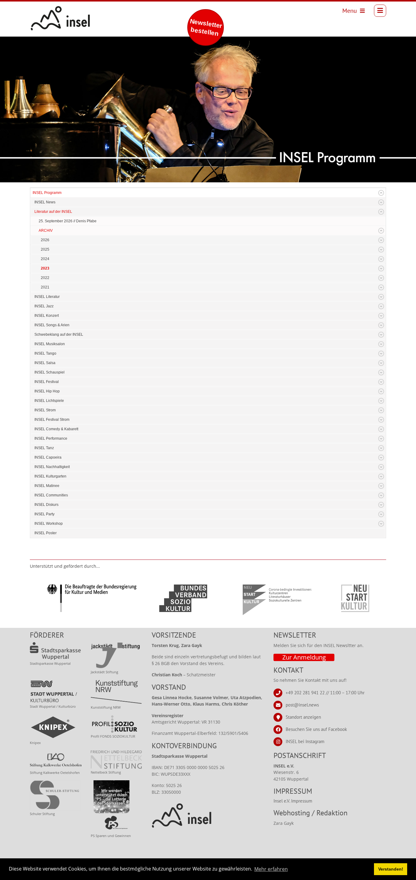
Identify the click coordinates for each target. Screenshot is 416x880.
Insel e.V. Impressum (292, 801)
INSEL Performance (50, 438)
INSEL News (44, 202)
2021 (45, 287)
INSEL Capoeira (48, 457)
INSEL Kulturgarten (50, 476)
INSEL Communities (51, 495)
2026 (45, 240)
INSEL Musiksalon (49, 344)
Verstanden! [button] (390, 869)
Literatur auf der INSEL (53, 211)
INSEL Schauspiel (49, 372)
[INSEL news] (47, 10)
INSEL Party (44, 514)
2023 (45, 268)
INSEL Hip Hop (47, 391)
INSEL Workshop (48, 523)
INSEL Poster (45, 533)
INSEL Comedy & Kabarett (56, 429)
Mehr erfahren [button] (271, 869)
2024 (45, 259)
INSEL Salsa (44, 363)
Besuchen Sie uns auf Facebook (316, 729)
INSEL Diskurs (46, 505)
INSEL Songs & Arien (51, 325)
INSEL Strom (45, 410)
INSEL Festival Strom (51, 419)
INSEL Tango (45, 353)
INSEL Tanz (44, 448)
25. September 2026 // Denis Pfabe (68, 221)
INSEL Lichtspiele (49, 401)
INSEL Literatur (47, 297)
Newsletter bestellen (206, 27)
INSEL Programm (47, 193)
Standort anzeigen (303, 717)
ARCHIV (46, 230)
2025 (45, 249)
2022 (45, 278)
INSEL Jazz (44, 306)
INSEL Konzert (46, 315)
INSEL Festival (46, 382)
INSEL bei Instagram (305, 741)
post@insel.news (302, 705)
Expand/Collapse (381, 193)
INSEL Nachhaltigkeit (52, 467)
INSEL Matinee (46, 486)
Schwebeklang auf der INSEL (58, 334)
